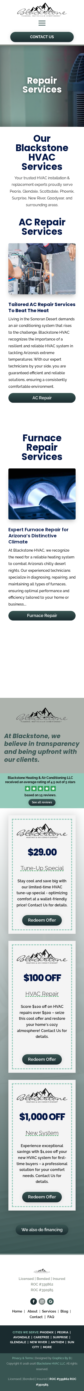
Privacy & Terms (22, 1358)
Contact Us (42, 37)
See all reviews (42, 802)
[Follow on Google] (50, 1301)
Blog (64, 1311)
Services (49, 1311)
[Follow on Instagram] (42, 1301)
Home (17, 1311)
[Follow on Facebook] (33, 1301)
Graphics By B (61, 1358)
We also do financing (42, 1229)
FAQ (50, 1317)
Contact (37, 1317)
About (33, 1311)
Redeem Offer (42, 920)
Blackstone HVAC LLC (51, 1363)
